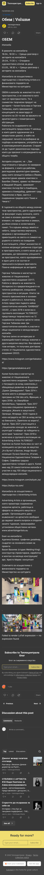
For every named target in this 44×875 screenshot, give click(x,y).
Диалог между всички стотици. (15, 760)
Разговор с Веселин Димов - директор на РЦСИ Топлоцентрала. (14, 765)
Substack (10, 870)
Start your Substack (15, 863)
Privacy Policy (22, 677)
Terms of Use (33, 672)
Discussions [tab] (20, 751)
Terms (35, 855)
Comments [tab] (7, 721)
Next (36, 703)
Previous (9, 703)
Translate (7, 15)
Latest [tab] (11, 751)
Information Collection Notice (26, 675)
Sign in (39, 3)
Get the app (34, 863)
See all (7, 823)
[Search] (39, 751)
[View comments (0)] (13, 32)
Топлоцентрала (14, 25)
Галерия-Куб (8, 11)
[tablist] (12, 720)
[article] (22, 765)
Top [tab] (4, 751)
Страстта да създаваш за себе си (16, 804)
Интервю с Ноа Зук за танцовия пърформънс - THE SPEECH (15, 810)
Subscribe (30, 3)
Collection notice (22, 857)
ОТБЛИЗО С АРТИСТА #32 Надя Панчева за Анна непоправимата (14, 782)
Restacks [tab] (18, 721)
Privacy (29, 855)
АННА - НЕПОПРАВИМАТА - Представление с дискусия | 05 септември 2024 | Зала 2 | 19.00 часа (16, 789)
